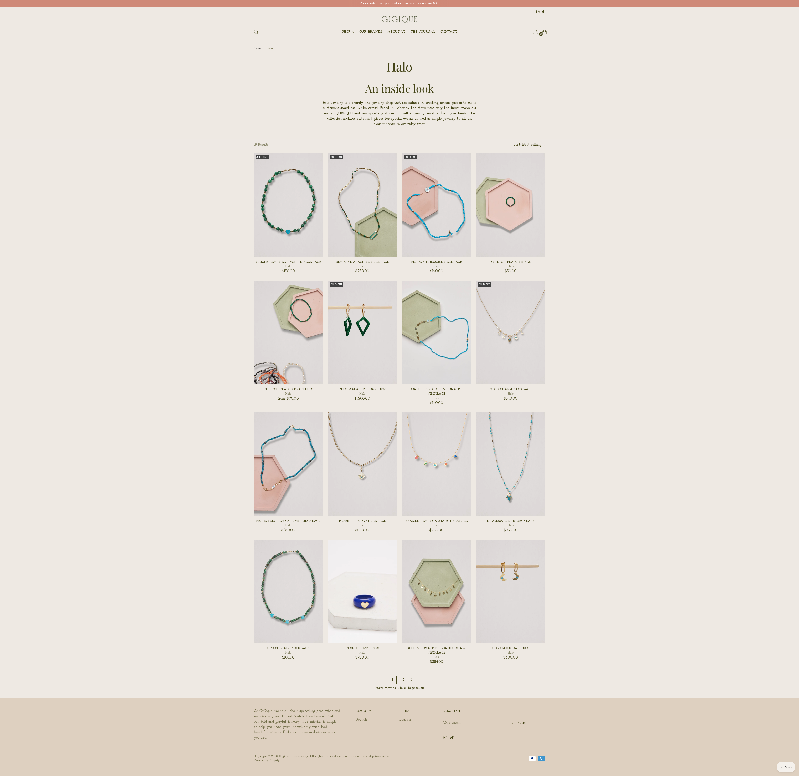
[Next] (450, 3)
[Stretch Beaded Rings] (510, 205)
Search (361, 720)
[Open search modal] (256, 32)
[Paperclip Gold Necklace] (362, 464)
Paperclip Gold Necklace (362, 521)
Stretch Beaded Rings (511, 262)
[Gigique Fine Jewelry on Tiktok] (543, 12)
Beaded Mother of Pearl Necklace (288, 521)
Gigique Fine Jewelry (293, 756)
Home (258, 48)
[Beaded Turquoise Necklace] (436, 205)
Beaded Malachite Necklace (362, 262)
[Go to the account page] (534, 32)
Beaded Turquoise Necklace (436, 262)
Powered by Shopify (266, 760)
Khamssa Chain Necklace (511, 521)
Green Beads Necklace (288, 648)
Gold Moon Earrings (510, 648)
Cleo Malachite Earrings (362, 389)
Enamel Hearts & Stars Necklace (436, 521)
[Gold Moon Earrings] (510, 591)
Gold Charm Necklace (510, 389)
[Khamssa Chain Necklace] (510, 464)
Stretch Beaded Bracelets (288, 389)
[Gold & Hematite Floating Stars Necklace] (436, 591)
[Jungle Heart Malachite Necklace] (288, 205)
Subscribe (521, 723)
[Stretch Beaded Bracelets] (288, 332)
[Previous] (348, 3)
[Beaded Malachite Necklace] (362, 205)
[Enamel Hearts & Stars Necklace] (436, 464)
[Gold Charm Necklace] (510, 332)
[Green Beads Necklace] (288, 591)
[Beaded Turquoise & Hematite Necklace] (436, 332)
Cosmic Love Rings (362, 648)
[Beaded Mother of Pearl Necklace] (288, 464)
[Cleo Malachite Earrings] (362, 332)
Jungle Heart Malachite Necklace (288, 262)
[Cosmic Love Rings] (362, 591)
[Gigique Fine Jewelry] (399, 19)
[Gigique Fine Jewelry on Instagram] (538, 12)
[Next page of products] (411, 680)
